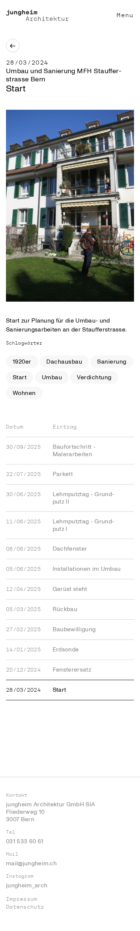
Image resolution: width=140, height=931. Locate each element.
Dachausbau (64, 362)
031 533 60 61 (24, 841)
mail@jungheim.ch (31, 863)
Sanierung (111, 362)
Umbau (52, 377)
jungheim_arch (26, 885)
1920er (22, 362)
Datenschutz (25, 907)
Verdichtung (94, 377)
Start (20, 377)
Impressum (21, 899)
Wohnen (24, 393)
